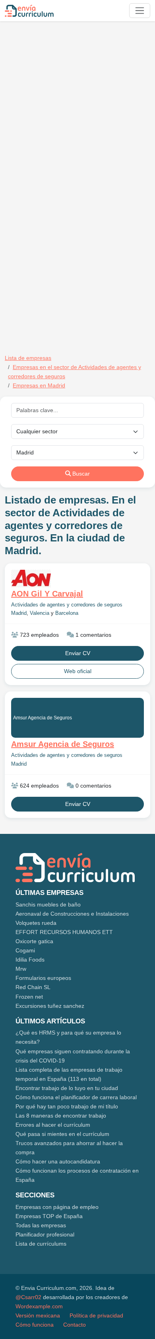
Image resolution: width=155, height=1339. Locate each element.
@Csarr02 (28, 1297)
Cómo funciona (34, 1324)
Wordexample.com (39, 1306)
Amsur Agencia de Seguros (42, 718)
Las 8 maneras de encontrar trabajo (60, 1115)
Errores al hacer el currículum (52, 1125)
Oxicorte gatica (34, 941)
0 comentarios (92, 785)
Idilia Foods (30, 959)
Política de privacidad (96, 1315)
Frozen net (29, 996)
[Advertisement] (77, 105)
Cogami (25, 950)
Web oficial (77, 671)
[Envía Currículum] (29, 11)
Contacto (74, 1324)
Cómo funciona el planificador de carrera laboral (76, 1097)
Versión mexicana (37, 1315)
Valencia (39, 613)
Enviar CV (77, 653)
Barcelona (66, 613)
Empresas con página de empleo (57, 1207)
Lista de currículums (40, 1243)
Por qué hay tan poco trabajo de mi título (66, 1106)
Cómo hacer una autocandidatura (57, 1161)
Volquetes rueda (35, 923)
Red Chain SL (32, 987)
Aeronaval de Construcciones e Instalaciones (72, 913)
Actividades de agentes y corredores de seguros (66, 605)
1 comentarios (92, 635)
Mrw (20, 969)
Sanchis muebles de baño (48, 904)
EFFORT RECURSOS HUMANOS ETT (64, 932)
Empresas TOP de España (49, 1216)
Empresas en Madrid (39, 385)
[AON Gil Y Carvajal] (77, 578)
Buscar (80, 473)
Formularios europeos (43, 978)
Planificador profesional (44, 1234)
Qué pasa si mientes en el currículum (62, 1134)
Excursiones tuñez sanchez (49, 1006)
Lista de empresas (28, 358)
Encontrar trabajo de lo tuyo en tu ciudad (66, 1088)
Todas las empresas (40, 1225)
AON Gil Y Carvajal (47, 593)
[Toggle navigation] (139, 10)
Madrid (19, 613)
